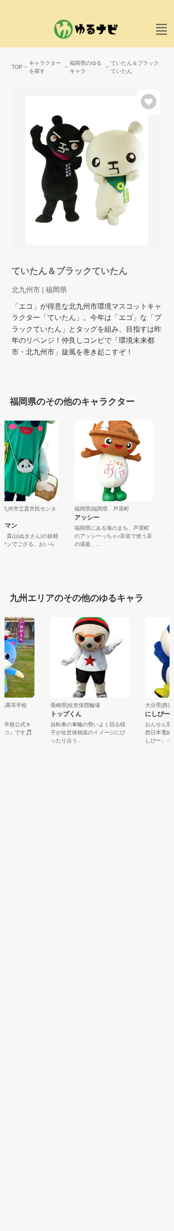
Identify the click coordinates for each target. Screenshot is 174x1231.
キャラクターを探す (45, 67)
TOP (17, 67)
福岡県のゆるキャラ (86, 67)
